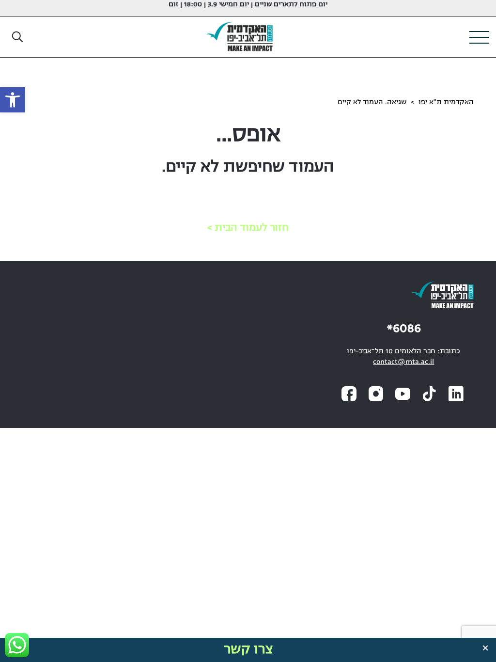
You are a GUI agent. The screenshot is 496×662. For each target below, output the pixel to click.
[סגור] (485, 648)
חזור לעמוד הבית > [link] (248, 228)
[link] (12, 99)
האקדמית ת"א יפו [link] (446, 102)
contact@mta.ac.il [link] (403, 362)
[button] (18, 37)
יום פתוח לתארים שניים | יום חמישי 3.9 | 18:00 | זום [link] (248, 4)
